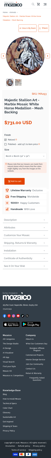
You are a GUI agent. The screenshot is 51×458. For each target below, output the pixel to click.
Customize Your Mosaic (17, 235)
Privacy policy (39, 446)
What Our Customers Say (36, 344)
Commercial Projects (35, 355)
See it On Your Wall (14, 266)
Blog (5, 394)
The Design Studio (11, 344)
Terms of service (18, 450)
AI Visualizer (8, 353)
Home (5, 12)
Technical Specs (10, 403)
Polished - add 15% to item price (23, 144)
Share (45, 28)
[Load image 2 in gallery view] (18, 82)
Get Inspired (8, 422)
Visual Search (9, 362)
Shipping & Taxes (10, 426)
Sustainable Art (9, 417)
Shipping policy (35, 450)
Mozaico (24, 443)
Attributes (9, 227)
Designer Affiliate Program (37, 349)
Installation (10, 250)
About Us (30, 339)
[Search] (33, 4)
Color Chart (7, 408)
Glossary (6, 413)
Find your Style (9, 366)
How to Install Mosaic (12, 399)
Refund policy (24, 446)
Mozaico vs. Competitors (13, 376)
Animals (13, 12)
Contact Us (30, 369)
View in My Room (29, 28)
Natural (11, 140)
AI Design (7, 348)
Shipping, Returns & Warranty (20, 242)
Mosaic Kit (7, 371)
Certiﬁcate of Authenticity (18, 258)
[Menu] (45, 4)
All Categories (9, 339)
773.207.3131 (7, 309)
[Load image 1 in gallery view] (9, 82)
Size (6, 149)
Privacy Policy (9, 431)
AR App (6, 357)
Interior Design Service (35, 360)
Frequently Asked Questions (36, 379)
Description (10, 219)
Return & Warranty (34, 373)
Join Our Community (34, 364)
